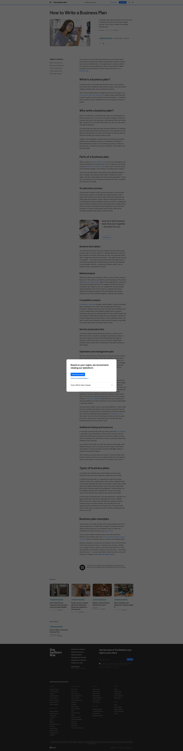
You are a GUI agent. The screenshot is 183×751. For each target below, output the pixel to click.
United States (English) (78, 374)
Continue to (80, 378)
